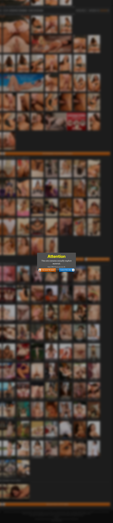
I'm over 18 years (48, 270)
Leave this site (65, 270)
